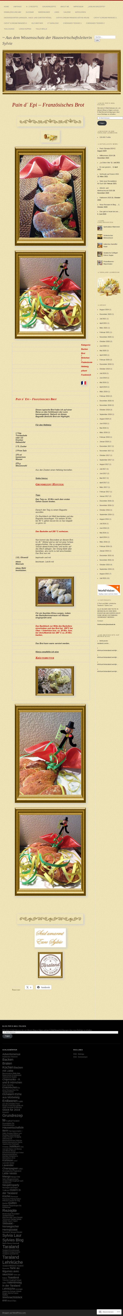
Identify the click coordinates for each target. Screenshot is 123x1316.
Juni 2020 (103, 346)
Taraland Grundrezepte (10, 1250)
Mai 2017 (103, 478)
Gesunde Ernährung (14, 1107)
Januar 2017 (104, 496)
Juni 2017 (103, 473)
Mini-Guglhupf (14, 1181)
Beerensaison (7, 1073)
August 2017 (104, 464)
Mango (6, 1176)
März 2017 (103, 487)
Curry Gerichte (7, 1085)
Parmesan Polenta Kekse (11, 1199)
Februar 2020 (105, 360)
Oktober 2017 (105, 455)
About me (64, 6)
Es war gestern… (106, 167)
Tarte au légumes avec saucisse (11, 1271)
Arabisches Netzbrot (9, 1057)
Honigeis (11, 1137)
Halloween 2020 (105, 197)
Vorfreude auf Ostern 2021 (109, 174)
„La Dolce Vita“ (105, 162)
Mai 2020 (103, 350)
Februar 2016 (105, 546)
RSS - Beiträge (78, 1054)
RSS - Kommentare (80, 1057)
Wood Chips (11, 1301)
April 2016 (103, 537)
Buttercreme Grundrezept (11, 1075)
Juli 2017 (103, 469)
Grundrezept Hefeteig (50, 484)
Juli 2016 (103, 523)
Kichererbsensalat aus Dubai (12, 1152)
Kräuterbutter (45, 657)
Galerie (67, 12)
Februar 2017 (105, 492)
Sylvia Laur (11, 1235)
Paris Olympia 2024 (107, 148)
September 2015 (106, 569)
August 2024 (104, 309)
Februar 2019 (105, 396)
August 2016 (104, 519)
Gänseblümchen (8, 1125)
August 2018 (104, 419)
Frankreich (12, 1105)
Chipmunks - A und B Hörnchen (12, 1081)
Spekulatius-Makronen (112, 227)
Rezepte (9, 1210)
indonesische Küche (15, 1142)
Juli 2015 (103, 578)
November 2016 (105, 505)
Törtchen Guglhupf (9, 1280)
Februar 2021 (105, 332)
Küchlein (5, 1156)
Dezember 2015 (105, 555)
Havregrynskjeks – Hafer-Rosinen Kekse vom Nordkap (12, 1133)
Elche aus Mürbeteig (12, 1096)
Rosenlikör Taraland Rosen (11, 1214)
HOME (6, 6)
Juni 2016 (103, 528)
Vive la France (13, 1293)
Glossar (30, 12)
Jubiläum (14, 1146)
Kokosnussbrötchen (9, 1154)
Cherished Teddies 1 (72, 23)
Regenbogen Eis (15, 1205)
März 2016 (103, 542)
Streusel (13, 1232)
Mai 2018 (103, 428)
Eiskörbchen (9, 1087)
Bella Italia (16, 1073)
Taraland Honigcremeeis (11, 1252)
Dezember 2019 (105, 364)
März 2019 (103, 391)
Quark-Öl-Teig (14, 1200)
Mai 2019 (103, 382)
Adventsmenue (11, 1054)
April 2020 (103, 355)
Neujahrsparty (10, 1185)
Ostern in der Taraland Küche (11, 1193)
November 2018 (105, 405)
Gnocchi (5, 1112)
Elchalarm (8, 1094)
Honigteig (17, 1137)
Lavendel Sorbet (8, 1163)
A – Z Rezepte (32, 6)
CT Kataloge (53, 23)
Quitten (12, 1202)
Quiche (5, 1203)
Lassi (15, 1161)
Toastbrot (13, 1277)
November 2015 (105, 560)
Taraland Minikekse (9, 1266)
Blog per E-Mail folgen (106, 104)
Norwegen (6, 1187)
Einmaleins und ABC (12, 12)
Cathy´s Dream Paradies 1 (105, 18)
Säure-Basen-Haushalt (10, 1243)
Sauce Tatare (13, 1221)
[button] (108, 286)
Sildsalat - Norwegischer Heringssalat (10, 1226)
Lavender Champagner (10, 1167)
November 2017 (105, 451)
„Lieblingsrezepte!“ (96, 6)
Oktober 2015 (105, 564)
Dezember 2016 (105, 501)
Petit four (5, 1200)
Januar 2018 (104, 441)
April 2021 (103, 323)
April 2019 (103, 387)
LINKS (56, 12)
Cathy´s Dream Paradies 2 (15, 23)
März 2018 (103, 432)
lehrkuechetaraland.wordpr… (107, 650)
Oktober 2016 (105, 510)
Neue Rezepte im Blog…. (109, 205)
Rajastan (5, 1205)
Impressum (78, 6)
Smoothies (6, 1232)
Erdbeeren (10, 1101)
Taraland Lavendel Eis (10, 1254)
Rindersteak (6, 1214)
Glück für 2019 (11, 1109)
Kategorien (80, 12)
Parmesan (14, 1196)
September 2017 (106, 460)
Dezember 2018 (105, 401)
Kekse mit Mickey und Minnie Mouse (12, 1150)
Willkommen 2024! (106, 155)
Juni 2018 (103, 423)
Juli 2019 (103, 373)
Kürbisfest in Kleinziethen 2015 (10, 1157)
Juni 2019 (103, 378)
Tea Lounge (9, 29)
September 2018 (106, 414)
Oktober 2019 (105, 369)
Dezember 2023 (105, 314)
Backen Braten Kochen (8, 1063)
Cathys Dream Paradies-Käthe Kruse (72, 18)
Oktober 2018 (105, 410)
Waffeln (5, 1295)
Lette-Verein (9, 1173)
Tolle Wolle (41, 29)
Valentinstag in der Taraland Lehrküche (12, 1285)
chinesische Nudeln (9, 1077)
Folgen (102, 123)
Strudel (19, 1232)
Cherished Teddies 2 (95, 23)
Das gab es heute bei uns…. (110, 211)
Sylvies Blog (12, 1240)
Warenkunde (44, 12)
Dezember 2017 (105, 446)
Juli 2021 (103, 319)
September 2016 (106, 514)
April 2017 (103, 482)
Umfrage (17, 6)
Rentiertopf (6, 1207)
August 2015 (104, 574)
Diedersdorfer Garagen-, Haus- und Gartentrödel (28, 18)
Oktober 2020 (105, 341)
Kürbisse (7, 1160)
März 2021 (103, 328)
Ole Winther (37, 23)
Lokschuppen (25, 29)
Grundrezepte (49, 6)
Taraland (10, 1246)
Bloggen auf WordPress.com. (14, 1313)
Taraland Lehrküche (12, 1260)
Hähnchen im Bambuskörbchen (8, 1139)
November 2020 (105, 337)
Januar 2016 (104, 551)
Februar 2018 (105, 437)
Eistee (11, 1092)
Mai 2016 (103, 533)
